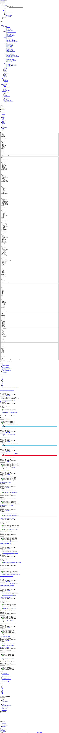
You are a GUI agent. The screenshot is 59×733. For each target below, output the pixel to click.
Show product (2, 407)
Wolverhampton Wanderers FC (6, 260)
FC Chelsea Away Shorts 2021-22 (5, 437)
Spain (3, 150)
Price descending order (5, 365)
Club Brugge (4, 190)
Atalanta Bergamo (4, 168)
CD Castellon (4, 187)
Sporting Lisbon (13, 59)
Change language (6, 6)
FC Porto (10, 61)
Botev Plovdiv (4, 182)
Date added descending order (6, 370)
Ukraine (5, 75)
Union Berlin (4, 251)
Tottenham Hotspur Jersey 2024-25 (5, 597)
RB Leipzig (12, 33)
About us (3, 698)
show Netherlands (8, 66)
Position (2, 343)
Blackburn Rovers (5, 177)
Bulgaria (3, 136)
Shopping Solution (39, 732)
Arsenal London (4, 165)
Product (2, 268)
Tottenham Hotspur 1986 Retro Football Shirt (7, 585)
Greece (5, 69)
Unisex (3, 333)
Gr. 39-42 (3, 307)
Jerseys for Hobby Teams (7, 100)
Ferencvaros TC (4, 202)
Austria (5, 70)
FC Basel (3, 195)
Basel (9, 27)
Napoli (3, 222)
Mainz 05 (3, 218)
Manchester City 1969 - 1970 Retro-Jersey (6, 505)
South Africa (6, 80)
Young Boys (12, 29)
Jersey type (2, 348)
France (5, 53)
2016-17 (3, 323)
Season (2, 313)
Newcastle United (4, 223)
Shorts (3, 270)
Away (3, 350)
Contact (3, 704)
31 (2, 691)
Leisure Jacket (4, 276)
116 (2, 296)
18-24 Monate (4, 304)
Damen (3, 330)
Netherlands (6, 63)
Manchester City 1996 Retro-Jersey (5, 482)
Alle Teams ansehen (9, 36)
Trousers (3, 275)
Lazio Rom (3, 212)
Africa (3, 78)
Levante (3, 213)
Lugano (3, 217)
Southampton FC (4, 242)
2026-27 (3, 314)
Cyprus (3, 137)
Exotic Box (5, 95)
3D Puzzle (3, 272)
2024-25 (3, 316)
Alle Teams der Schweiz (9, 30)
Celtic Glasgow (4, 188)
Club (2, 157)
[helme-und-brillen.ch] (3, 728)
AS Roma (11, 49)
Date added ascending (5, 369)
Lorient (3, 216)
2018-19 (3, 321)
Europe (3, 25)
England (5, 37)
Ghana (5, 79)
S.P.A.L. (3, 238)
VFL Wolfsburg (4, 255)
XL (2, 289)
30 (2, 690)
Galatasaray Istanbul (5, 204)
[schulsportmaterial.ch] (3, 729)
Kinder (3, 332)
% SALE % (4, 91)
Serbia (3, 148)
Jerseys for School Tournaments (8, 101)
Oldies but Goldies (6, 92)
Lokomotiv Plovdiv (5, 215)
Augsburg (3, 170)
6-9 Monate (4, 301)
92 (2, 292)
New (4, 93)
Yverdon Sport (4, 263)
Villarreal (10, 46)
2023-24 (3, 317)
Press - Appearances (5, 701)
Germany (5, 31)
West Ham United (4, 259)
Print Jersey (5, 99)
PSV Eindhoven (13, 64)
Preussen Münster (4, 229)
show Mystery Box (7, 96)
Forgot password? (8, 16)
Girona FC (3, 206)
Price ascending (4, 364)
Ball (2, 273)
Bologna (3, 179)
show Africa (6, 81)
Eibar (3, 192)
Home (3, 349)
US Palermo (4, 252)
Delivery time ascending (5, 367)
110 (2, 295)
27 (2, 379)
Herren (3, 331)
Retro (3, 325)
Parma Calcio (4, 228)
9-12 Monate (4, 302)
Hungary (5, 76)
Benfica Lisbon (13, 60)
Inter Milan (11, 50)
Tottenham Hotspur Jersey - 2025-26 (5, 470)
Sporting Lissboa (4, 243)
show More (5, 102)
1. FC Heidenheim (5, 158)
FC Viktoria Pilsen (5, 201)
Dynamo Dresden (4, 191)
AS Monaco (12, 54)
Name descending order (5, 681)
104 (2, 294)
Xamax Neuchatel (4, 261)
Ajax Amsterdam (14, 65)
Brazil (5, 89)
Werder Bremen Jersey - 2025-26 (5, 636)
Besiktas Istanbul (4, 175)
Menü (1, 21)
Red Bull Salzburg (5, 236)
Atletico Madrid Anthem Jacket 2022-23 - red (7, 390)
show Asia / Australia (7, 83)
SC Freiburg (12, 34)
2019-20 (3, 320)
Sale (1, 337)
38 (2, 385)
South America (4, 87)
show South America (7, 90)
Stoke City (3, 246)
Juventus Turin (13, 51)
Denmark (5, 68)
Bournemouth (4, 183)
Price (2, 358)
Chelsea (10, 38)
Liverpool (11, 39)
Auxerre (3, 171)
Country (2, 133)
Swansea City (4, 247)
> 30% (3, 338)
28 (2, 380)
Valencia (3, 253)
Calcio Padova (4, 186)
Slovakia (5, 72)
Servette (10, 28)
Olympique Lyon (14, 55)
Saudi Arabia (6, 82)
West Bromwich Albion (5, 258)
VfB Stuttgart (13, 35)
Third (3, 351)
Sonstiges (3, 279)
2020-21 (3, 319)
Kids (4, 94)
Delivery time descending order (6, 676)
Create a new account (9, 15)
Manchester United (15, 41)
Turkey (5, 74)
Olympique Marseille (16, 56)
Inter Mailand (4, 210)
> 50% (3, 339)
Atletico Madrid (13, 43)
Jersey (3, 269)
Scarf (3, 278)
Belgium (3, 135)
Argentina (5, 88)
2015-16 (3, 324)
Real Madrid (12, 45)
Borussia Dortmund (5, 181)
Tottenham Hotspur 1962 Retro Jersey (5, 543)
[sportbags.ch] (2, 730)
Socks (3, 271)
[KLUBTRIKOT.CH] (3, 0)
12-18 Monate (4, 303)
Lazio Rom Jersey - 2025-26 (4, 647)
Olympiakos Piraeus (5, 224)
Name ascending (4, 372)
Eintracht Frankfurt (5, 193)
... (2, 384)
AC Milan (11, 48)
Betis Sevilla (4, 176)
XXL (3, 290)
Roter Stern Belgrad (5, 237)
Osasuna (3, 227)
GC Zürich (3, 205)
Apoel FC (3, 164)
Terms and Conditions (5, 707)
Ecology (3, 699)
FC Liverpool (4, 726)
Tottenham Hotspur (5, 249)
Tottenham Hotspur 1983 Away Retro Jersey (6, 576)
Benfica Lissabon (4, 174)
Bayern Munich (13, 32)
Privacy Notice (4, 708)
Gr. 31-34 (3, 305)
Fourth (3, 352)
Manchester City (13, 40)
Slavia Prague (4, 241)
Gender (2, 329)
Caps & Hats (4, 274)
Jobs (3, 700)
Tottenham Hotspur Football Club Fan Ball (6, 563)
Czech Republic (6, 73)
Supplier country (6, 7)
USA (5, 85)
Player (3, 344)
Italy (3, 144)
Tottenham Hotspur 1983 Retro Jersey (5, 554)
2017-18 (3, 322)
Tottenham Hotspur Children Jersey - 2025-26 (7, 518)
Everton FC (4, 194)
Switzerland (6, 26)
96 (2, 293)
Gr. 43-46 (3, 308)
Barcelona (11, 44)
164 (2, 299)
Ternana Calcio (4, 248)
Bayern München (4, 724)
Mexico (5, 86)
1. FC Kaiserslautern (5, 159)
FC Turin (3, 200)
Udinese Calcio (4, 250)
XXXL (3, 291)
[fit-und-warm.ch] (3, 731)
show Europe (6, 77)
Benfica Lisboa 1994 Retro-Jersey (5, 401)
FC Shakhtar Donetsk (5, 199)
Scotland (5, 71)
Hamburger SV (4, 207)
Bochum (3, 178)
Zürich (3, 264)
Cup (2, 353)
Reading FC (4, 234)
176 (2, 300)
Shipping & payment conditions (6, 705)
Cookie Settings (4, 710)
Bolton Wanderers (4, 180)
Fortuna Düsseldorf (5, 203)
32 (2, 383)
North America (4, 84)
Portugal (5, 58)
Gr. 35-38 (3, 306)
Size (1, 284)
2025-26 (3, 315)
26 (2, 378)
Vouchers (5, 97)
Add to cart (2, 569)
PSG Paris (3, 230)
